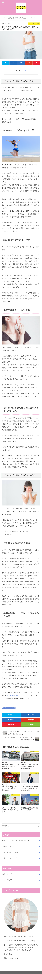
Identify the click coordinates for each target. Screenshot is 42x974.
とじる (24, 70)
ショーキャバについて (10, 852)
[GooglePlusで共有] (29, 63)
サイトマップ (7, 880)
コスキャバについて (9, 846)
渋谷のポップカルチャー (19, 947)
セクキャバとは (12, 695)
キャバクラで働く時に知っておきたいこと (17, 840)
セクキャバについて (9, 708)
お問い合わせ (7, 874)
